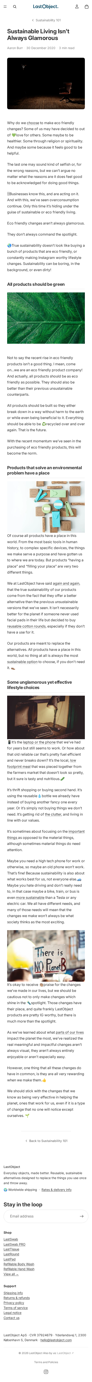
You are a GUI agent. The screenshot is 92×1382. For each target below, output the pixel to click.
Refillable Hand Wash (19, 1269)
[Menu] (5, 7)
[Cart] (87, 7)
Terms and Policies (46, 1362)
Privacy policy (14, 1303)
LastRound (11, 1254)
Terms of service (16, 1308)
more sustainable (30, 897)
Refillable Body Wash (19, 1264)
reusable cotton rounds (26, 626)
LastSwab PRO (14, 1244)
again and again (66, 583)
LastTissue (11, 1249)
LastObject (35, 1353)
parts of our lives (70, 1032)
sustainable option (22, 661)
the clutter (53, 814)
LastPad (10, 1259)
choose (33, 123)
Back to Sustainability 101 (48, 1141)
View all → (11, 1274)
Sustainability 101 (48, 20)
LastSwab (11, 1239)
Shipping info (13, 1293)
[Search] (15, 7)
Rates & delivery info (56, 1189)
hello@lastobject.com (56, 1340)
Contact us (11, 1318)
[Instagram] (46, 1371)
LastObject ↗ (65, 1353)
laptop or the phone (39, 742)
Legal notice (12, 1313)
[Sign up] (81, 1216)
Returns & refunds (17, 1298)
